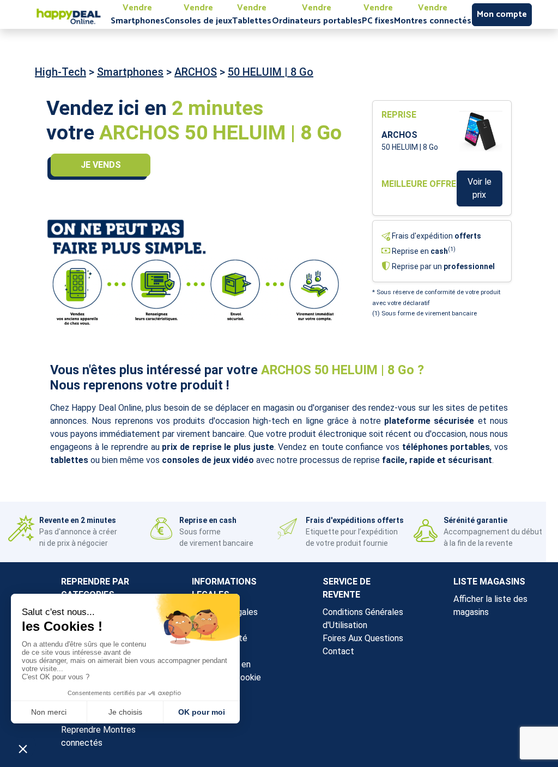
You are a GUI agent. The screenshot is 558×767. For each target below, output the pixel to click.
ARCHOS (195, 71)
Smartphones (130, 71)
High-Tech (60, 71)
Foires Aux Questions (363, 638)
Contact (338, 651)
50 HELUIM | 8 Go (270, 71)
